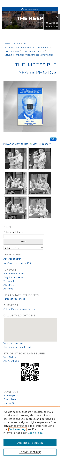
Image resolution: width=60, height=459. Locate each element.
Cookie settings (17, 429)
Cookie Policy (35, 432)
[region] (30, 433)
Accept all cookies (30, 442)
